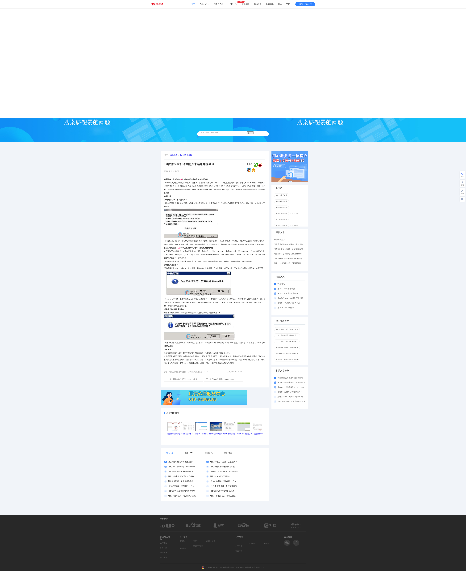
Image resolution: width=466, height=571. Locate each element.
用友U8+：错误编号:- (202, 434)
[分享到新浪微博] (260, 165)
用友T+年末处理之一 (230, 434)
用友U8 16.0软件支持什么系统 (222, 491)
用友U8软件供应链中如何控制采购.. (182, 379)
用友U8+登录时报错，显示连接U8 (223, 462)
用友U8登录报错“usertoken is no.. (220, 379)
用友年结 (183, 548)
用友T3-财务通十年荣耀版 (288, 293)
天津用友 (163, 543)
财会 (280, 4)
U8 (181, 179)
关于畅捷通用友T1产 (257, 434)
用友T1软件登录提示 (243, 434)
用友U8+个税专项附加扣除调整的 (181, 491)
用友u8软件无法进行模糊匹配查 (223, 496)
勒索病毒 (270, 4)
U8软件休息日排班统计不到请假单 (224, 471)
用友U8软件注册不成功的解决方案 (182, 496)
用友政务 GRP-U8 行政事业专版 (290, 298)
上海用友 (265, 543)
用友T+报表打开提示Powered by (287, 329)
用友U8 (195, 541)
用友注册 (238, 546)
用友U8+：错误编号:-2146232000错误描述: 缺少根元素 (296, 254)
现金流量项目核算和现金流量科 (180, 462)
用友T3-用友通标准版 (286, 289)
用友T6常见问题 (281, 201)
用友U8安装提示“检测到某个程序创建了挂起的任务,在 (296, 259)
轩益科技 (238, 551)
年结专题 (258, 4)
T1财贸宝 (281, 284)
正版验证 (252, 543)
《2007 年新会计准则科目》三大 (223, 481)
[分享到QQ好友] (249, 170)
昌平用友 (163, 553)
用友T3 (182, 541)
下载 (288, 4)
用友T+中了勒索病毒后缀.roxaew (287, 360)
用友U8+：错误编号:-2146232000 (181, 467)
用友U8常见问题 (186, 155)
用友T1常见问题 (281, 213)
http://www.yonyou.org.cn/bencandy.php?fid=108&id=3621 (224, 372)
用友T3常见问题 (281, 207)
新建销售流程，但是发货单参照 (180, 481)
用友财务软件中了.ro (187, 434)
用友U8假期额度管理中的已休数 (181, 476)
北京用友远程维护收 (173, 434)
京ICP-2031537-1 (239, 567)
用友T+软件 (210, 541)
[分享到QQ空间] (253, 170)
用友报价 (234, 4)
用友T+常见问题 (281, 226)
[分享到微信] (256, 165)
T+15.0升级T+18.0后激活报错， (287, 341)
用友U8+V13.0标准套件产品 (289, 303)
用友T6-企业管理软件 (286, 308)
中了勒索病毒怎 (281, 219)
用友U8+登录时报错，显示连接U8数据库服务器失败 (295, 249)
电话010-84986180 (305, 4)
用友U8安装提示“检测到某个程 (222, 467)
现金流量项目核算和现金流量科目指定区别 (291, 244)
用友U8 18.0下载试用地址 (220, 476)
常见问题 (246, 4)
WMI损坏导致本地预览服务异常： (288, 353)
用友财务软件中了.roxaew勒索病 (287, 347)
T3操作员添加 (279, 240)
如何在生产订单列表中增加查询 (180, 471)
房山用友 (163, 557)
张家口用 (163, 548)
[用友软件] (158, 4)
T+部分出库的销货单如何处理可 (287, 335)
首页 (193, 4)
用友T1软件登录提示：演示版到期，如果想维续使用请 (296, 263)
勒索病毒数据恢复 (199, 546)
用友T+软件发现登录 (216, 434)
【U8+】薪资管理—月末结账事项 (223, 486)
